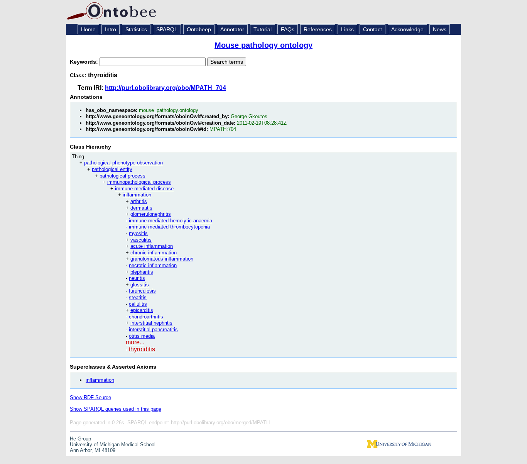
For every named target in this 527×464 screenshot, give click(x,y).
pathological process (122, 176)
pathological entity (112, 169)
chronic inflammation (153, 253)
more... (135, 342)
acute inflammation (151, 246)
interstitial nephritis (151, 323)
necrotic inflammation (153, 265)
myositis (138, 233)
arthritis (138, 201)
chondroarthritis (146, 317)
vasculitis (141, 240)
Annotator (232, 29)
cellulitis (138, 304)
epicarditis (141, 310)
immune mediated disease (144, 188)
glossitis (139, 285)
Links (347, 29)
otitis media (142, 336)
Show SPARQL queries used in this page (115, 409)
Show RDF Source (90, 397)
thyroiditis (142, 349)
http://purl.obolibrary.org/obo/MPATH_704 (165, 88)
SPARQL (166, 29)
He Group (80, 439)
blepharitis (141, 272)
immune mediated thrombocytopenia (169, 227)
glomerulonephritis (150, 214)
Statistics (136, 29)
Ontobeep (199, 29)
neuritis (137, 278)
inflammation (137, 195)
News (439, 29)
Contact (372, 29)
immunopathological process (139, 182)
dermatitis (141, 208)
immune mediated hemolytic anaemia (170, 221)
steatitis (138, 297)
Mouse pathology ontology (263, 45)
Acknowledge (407, 29)
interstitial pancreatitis (153, 329)
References (318, 29)
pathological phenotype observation (123, 163)
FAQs (287, 29)
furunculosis (142, 291)
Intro (110, 29)
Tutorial (262, 29)
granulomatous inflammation (161, 259)
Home (88, 29)
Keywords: (85, 62)
